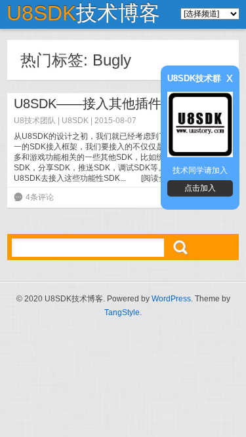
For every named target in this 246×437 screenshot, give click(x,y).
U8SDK (75, 120)
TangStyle (122, 312)
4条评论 (40, 197)
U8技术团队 (35, 120)
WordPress (171, 298)
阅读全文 (158, 178)
